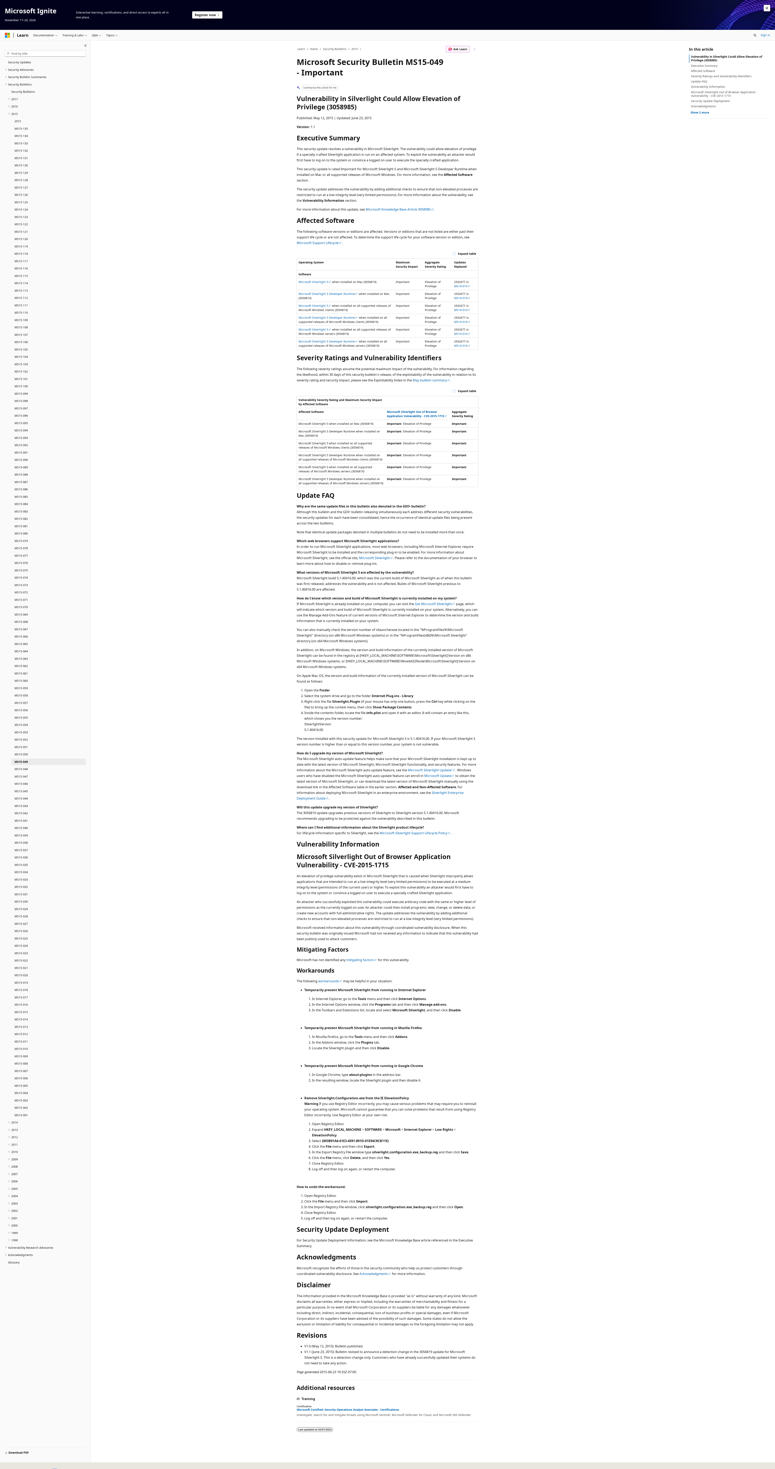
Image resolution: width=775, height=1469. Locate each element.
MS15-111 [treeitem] (21, 305)
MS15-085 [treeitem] (21, 497)
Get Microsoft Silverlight (433, 604)
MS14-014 (460, 286)
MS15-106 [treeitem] (21, 342)
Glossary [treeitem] (14, 1262)
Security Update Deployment (710, 101)
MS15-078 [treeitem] (21, 548)
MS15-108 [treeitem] (21, 327)
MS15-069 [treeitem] (21, 614)
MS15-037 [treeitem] (21, 850)
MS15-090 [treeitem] (21, 460)
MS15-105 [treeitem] (21, 349)
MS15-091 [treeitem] (21, 452)
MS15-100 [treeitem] (21, 386)
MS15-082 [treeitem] (21, 519)
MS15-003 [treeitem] (21, 1100)
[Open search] (755, 35)
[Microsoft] (7, 35)
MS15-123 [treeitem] (21, 217)
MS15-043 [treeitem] (21, 806)
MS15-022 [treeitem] (21, 960)
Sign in (765, 35)
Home (314, 49)
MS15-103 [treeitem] (21, 364)
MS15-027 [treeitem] (21, 924)
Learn (301, 49)
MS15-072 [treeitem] (21, 592)
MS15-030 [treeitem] (21, 901)
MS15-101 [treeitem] (21, 379)
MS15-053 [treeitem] (21, 732)
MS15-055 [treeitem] (21, 717)
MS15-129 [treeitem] (21, 173)
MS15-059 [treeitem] (21, 688)
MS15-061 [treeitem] (21, 673)
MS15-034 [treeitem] (21, 872)
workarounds (328, 981)
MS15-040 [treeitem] (21, 828)
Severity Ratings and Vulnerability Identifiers (721, 76)
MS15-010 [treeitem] (21, 1049)
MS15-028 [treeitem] (21, 916)
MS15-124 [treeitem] (21, 209)
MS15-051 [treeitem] (21, 747)
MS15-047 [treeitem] (21, 776)
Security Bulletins (335, 49)
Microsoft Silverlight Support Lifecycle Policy (413, 833)
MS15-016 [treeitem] (21, 1004)
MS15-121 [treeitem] (21, 232)
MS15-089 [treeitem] (21, 467)
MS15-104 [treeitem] (21, 357)
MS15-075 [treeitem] (21, 570)
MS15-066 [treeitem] (21, 636)
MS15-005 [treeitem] (21, 1086)
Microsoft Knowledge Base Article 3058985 (398, 209)
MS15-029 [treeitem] (21, 909)
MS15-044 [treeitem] (21, 798)
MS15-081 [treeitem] (21, 526)
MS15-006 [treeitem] (21, 1078)
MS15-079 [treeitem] (21, 541)
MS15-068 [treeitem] (21, 622)
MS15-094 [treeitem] (21, 430)
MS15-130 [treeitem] (21, 165)
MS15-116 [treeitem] (21, 268)
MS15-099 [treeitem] (21, 394)
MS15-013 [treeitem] (21, 1027)
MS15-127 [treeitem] (21, 187)
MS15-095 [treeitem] (21, 423)
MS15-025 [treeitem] (21, 938)
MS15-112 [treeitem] (21, 298)
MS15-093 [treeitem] (21, 438)
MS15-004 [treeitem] (21, 1093)
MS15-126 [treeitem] (21, 195)
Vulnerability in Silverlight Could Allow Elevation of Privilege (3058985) (726, 58)
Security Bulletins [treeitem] (23, 92)
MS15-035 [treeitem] (21, 865)
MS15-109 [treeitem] (21, 320)
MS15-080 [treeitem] (21, 533)
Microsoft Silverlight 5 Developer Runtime (326, 294)
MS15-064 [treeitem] (21, 651)
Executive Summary (704, 66)
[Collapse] (85, 45)
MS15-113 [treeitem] (21, 290)
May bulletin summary (430, 380)
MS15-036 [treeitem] (21, 857)
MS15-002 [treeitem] (21, 1108)
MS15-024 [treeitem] (21, 946)
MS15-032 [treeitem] (21, 887)
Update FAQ (699, 81)
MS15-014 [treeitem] (21, 1019)
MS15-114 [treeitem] (21, 283)
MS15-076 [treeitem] (21, 563)
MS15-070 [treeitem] (21, 607)
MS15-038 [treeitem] (21, 843)
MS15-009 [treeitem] (21, 1056)
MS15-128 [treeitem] (21, 180)
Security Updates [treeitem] (19, 62)
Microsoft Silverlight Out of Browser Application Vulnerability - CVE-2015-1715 (723, 94)
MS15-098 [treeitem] (21, 401)
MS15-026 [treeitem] (21, 931)
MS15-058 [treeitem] (21, 695)
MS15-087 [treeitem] (21, 482)
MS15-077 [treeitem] (21, 556)
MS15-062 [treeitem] (21, 666)
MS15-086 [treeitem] (21, 489)
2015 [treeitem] (18, 121)
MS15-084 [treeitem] (21, 504)
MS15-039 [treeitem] (21, 835)
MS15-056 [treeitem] (21, 710)
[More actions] (474, 49)
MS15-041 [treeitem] (21, 821)
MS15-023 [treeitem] (21, 953)
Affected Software (703, 71)
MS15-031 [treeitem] (21, 894)
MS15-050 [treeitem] (21, 754)
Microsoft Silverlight (374, 558)
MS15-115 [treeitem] (21, 276)
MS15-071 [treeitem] (21, 600)
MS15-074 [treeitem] (21, 577)
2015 (354, 49)
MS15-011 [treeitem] (21, 1041)
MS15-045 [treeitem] (21, 791)
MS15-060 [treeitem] (21, 681)
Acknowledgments (373, 1274)
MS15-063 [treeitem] (21, 659)
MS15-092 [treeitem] (21, 445)
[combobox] (45, 53)
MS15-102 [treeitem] (21, 371)
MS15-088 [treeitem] (21, 474)
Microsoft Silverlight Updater (430, 770)
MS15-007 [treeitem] (21, 1071)
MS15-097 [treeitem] (21, 408)
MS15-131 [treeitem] (21, 158)
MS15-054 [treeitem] (21, 725)
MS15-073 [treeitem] (21, 585)
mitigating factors (360, 960)
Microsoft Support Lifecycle (318, 243)
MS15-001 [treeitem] (21, 1115)
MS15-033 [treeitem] (21, 879)
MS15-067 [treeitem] (21, 629)
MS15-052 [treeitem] (21, 739)
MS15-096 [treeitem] (21, 416)
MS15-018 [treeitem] (21, 990)
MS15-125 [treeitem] (21, 202)
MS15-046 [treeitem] (21, 784)
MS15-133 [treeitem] (21, 143)
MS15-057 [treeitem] (21, 703)
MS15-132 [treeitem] (21, 150)
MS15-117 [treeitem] (21, 261)
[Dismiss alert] (767, 8)
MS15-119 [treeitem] (21, 246)
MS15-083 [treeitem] (21, 511)
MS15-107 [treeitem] (21, 335)
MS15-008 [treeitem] (21, 1063)
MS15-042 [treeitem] (21, 813)
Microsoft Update (437, 776)
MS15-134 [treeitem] (21, 136)
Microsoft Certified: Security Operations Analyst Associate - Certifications (348, 1410)
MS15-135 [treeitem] (21, 129)
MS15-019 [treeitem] (21, 983)
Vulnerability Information (708, 87)
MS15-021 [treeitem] (21, 968)
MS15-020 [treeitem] (21, 975)
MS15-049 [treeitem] (21, 762)
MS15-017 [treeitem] (21, 997)
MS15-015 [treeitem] (21, 1012)
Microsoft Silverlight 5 (313, 282)
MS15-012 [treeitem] (21, 1034)
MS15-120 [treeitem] (21, 239)
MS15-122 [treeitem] (21, 224)
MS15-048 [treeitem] (21, 769)
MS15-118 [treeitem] (21, 254)
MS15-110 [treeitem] (21, 312)
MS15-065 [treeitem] (21, 644)
